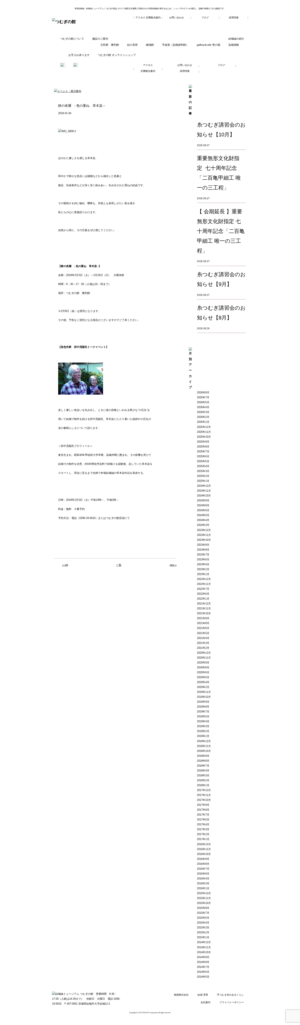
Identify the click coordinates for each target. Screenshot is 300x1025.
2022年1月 (203, 598)
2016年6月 (203, 873)
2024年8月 (203, 505)
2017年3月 (203, 829)
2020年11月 (204, 657)
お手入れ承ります (79, 55)
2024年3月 (203, 524)
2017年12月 (204, 790)
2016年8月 (203, 863)
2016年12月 (204, 844)
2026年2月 (203, 416)
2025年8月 (203, 446)
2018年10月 (204, 750)
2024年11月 (204, 490)
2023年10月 (204, 539)
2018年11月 (204, 746)
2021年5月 (203, 633)
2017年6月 (203, 819)
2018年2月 (203, 780)
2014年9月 (203, 957)
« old (65, 564)
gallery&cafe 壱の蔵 (208, 44)
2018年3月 (203, 775)
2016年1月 (203, 888)
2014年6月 (203, 971)
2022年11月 (204, 583)
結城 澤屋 (203, 994)
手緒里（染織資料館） (175, 44)
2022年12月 (204, 579)
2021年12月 (204, 603)
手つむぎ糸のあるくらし (230, 994)
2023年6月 (203, 559)
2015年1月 (203, 937)
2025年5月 (203, 461)
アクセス (140, 17)
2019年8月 (203, 706)
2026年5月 (203, 402)
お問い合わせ (176, 17)
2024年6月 (203, 510)
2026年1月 (203, 421)
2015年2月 (203, 932)
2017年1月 (203, 839)
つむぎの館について (72, 38)
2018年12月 (204, 741)
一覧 (118, 564)
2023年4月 (203, 564)
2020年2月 (203, 687)
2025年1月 (203, 480)
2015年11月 (204, 898)
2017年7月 (203, 814)
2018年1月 (203, 785)
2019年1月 (203, 736)
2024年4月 (203, 520)
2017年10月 (204, 799)
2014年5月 (203, 976)
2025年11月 (204, 431)
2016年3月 (203, 883)
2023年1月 (203, 574)
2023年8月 (203, 549)
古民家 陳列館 (109, 44)
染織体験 (233, 44)
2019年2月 (203, 731)
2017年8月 (203, 809)
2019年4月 (203, 721)
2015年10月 (204, 903)
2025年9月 (203, 441)
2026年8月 (203, 392)
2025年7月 (203, 451)
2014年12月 (204, 942)
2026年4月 (203, 407)
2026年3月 (203, 412)
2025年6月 (203, 456)
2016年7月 (203, 868)
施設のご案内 (100, 38)
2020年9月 (203, 662)
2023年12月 (204, 530)
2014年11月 (204, 947)
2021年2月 (203, 647)
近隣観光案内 (153, 17)
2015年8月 (203, 907)
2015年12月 (204, 893)
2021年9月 (203, 618)
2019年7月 (203, 711)
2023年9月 (203, 544)
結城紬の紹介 (236, 38)
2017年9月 (203, 804)
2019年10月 (204, 696)
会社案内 (205, 1002)
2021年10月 (204, 613)
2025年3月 (203, 471)
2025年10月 (204, 436)
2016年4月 (203, 878)
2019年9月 (203, 701)
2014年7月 (203, 966)
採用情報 (234, 17)
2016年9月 (203, 858)
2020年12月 (204, 652)
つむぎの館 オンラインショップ (117, 55)
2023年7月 (203, 554)
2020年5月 (203, 677)
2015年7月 (203, 912)
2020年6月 (203, 672)
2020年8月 (203, 667)
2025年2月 (203, 475)
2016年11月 (204, 849)
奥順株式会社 (181, 994)
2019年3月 (203, 726)
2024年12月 (204, 485)
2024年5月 (203, 515)
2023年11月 (204, 534)
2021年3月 (203, 642)
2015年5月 (203, 917)
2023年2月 (203, 569)
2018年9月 (203, 755)
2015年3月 (203, 927)
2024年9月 (203, 500)
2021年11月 (204, 608)
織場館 (150, 44)
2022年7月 (203, 588)
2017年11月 (204, 795)
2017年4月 (203, 824)
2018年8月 (203, 760)
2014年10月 (204, 952)
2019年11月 (204, 691)
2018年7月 (203, 765)
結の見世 (132, 44)
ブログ (205, 17)
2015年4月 (203, 922)
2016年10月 (204, 854)
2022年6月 (203, 593)
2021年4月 (203, 638)
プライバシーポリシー (231, 1002)
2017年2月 (203, 834)
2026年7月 (203, 397)
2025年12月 (204, 426)
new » (173, 564)
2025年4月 (203, 466)
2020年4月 (203, 682)
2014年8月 (203, 962)
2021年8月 (203, 623)
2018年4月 (203, 770)
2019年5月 (203, 716)
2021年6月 (203, 628)
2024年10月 (204, 495)
